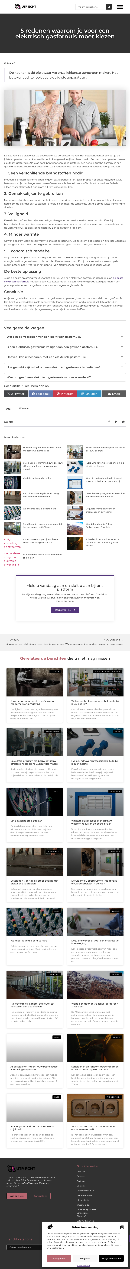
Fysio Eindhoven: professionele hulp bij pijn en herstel (94, 762)
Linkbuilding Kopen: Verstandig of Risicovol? (86, 1212)
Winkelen (9, 62)
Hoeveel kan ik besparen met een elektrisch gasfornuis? (65, 357)
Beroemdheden (84, 1195)
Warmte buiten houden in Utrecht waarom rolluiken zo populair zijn (91, 822)
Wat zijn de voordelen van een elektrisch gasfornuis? (65, 336)
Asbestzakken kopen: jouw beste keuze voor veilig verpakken (34, 1068)
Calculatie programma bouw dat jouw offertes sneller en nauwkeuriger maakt (43, 465)
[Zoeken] (109, 7)
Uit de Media (83, 1200)
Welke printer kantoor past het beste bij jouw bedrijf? (95, 702)
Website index (83, 1205)
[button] (122, 1227)
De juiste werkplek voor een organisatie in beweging (95, 942)
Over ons (81, 1171)
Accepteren (59, 1258)
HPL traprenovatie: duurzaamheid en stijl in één (32, 1128)
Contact (80, 1186)
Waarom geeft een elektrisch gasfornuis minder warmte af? (65, 377)
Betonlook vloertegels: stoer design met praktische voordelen (34, 882)
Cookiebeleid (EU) (85, 1190)
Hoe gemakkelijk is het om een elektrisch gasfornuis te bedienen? (65, 367)
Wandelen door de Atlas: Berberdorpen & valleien (94, 1005)
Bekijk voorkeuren (111, 1258)
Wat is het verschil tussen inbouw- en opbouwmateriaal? (93, 1128)
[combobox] (91, 7)
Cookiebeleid (83, 1265)
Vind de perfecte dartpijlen (37, 478)
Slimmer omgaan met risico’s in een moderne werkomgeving (32, 702)
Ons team (81, 1176)
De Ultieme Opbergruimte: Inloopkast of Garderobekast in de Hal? (94, 882)
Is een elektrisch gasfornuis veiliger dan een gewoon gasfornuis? (65, 347)
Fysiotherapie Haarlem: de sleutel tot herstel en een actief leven (32, 1005)
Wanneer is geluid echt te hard (39, 508)
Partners (81, 1181)
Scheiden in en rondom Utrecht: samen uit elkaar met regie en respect (102, 542)
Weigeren (85, 1258)
